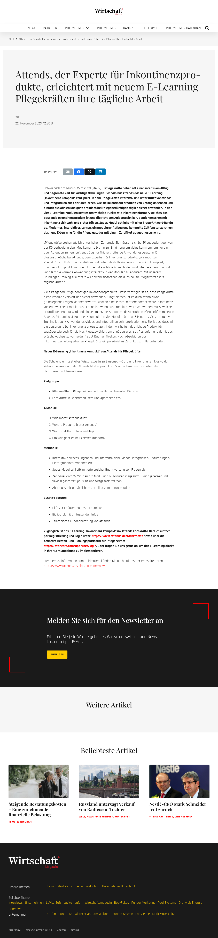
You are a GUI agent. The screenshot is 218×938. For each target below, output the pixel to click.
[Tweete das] (89, 171)
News (50, 886)
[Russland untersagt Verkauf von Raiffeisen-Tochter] (109, 797)
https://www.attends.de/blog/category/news (75, 566)
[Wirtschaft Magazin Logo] (109, 12)
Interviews (16, 902)
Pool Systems (167, 902)
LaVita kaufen (73, 902)
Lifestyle (62, 886)
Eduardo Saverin (122, 914)
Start (11, 39)
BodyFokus (121, 902)
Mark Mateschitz (163, 914)
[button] (207, 28)
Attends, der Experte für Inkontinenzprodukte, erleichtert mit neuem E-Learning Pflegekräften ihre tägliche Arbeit (80, 39)
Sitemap (75, 930)
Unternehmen (34, 902)
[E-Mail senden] (68, 171)
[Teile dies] (79, 171)
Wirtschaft (93, 886)
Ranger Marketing (143, 902)
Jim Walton (100, 914)
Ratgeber (77, 886)
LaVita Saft (53, 902)
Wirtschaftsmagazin (98, 902)
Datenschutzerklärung (39, 930)
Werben (61, 930)
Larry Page (142, 914)
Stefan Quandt (57, 914)
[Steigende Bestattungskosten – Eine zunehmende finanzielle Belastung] (39, 797)
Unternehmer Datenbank (119, 886)
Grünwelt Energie (190, 902)
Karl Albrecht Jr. (80, 914)
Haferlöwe (15, 909)
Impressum (14, 930)
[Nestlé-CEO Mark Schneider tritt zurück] (179, 797)
